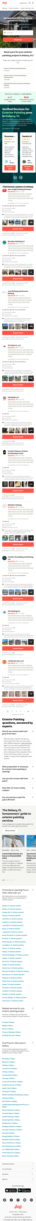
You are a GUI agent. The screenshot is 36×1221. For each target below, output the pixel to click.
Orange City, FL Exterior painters (13, 912)
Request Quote (18, 229)
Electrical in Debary (8, 1062)
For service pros (7, 1169)
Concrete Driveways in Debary (12, 1130)
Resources (5, 1174)
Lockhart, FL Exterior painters (12, 991)
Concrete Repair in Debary (11, 1113)
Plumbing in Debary (8, 1059)
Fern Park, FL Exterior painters (12, 961)
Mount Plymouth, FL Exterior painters (14, 935)
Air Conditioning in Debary (11, 1149)
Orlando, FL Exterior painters (11, 994)
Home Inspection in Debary (11, 1110)
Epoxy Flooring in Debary (10, 1156)
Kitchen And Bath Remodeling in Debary (15, 1095)
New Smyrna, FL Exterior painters (13, 975)
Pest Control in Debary (9, 1101)
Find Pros (18, 40)
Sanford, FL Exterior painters (11, 906)
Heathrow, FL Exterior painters (12, 922)
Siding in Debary (7, 1026)
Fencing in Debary (8, 1072)
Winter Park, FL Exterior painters (13, 981)
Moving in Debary (8, 1098)
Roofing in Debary (8, 1065)
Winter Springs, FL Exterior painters (14, 942)
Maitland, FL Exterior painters (12, 978)
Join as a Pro (23, 3)
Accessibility (17, 1214)
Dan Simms (5, 850)
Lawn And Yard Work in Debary (12, 1082)
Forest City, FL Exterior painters (12, 968)
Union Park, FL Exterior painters (12, 1001)
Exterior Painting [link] (13, 8)
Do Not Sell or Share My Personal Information (18, 1217)
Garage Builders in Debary (11, 1136)
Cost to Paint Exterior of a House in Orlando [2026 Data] (12, 856)
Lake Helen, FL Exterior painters (12, 925)
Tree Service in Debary (9, 1068)
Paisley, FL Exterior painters (11, 952)
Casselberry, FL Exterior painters (13, 945)
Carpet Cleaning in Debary (11, 1117)
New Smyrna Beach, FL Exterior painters (15, 971)
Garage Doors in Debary (10, 1123)
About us (4, 1179)
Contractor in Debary (9, 1091)
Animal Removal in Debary (11, 1153)
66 (28, 711)
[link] (6, 162)
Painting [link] (4, 8)
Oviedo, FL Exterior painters (11, 965)
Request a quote (10, 168)
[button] (5, 222)
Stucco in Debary (7, 1029)
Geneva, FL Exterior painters (11, 948)
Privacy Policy (23, 1212)
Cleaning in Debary (8, 1078)
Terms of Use (13, 1212)
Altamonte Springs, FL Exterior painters (15, 955)
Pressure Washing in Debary (11, 1032)
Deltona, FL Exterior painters (11, 909)
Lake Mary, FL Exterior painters (12, 919)
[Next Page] (33, 711)
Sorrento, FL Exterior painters (12, 938)
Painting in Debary (8, 1022)
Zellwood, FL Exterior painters (12, 988)
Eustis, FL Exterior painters (11, 929)
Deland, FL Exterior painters (11, 916)
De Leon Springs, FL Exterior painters (14, 997)
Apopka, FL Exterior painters (11, 958)
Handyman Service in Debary (11, 1085)
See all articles (10, 831)
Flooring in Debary (8, 1133)
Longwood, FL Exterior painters (12, 932)
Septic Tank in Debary (9, 1088)
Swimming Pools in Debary (11, 1120)
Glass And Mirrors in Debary (11, 1143)
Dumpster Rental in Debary (11, 1140)
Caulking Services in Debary (11, 1035)
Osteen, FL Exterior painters (11, 984)
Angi (28, 850)
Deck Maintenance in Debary (11, 1146)
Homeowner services (8, 1164)
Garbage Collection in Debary (12, 1126)
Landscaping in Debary (9, 1075)
